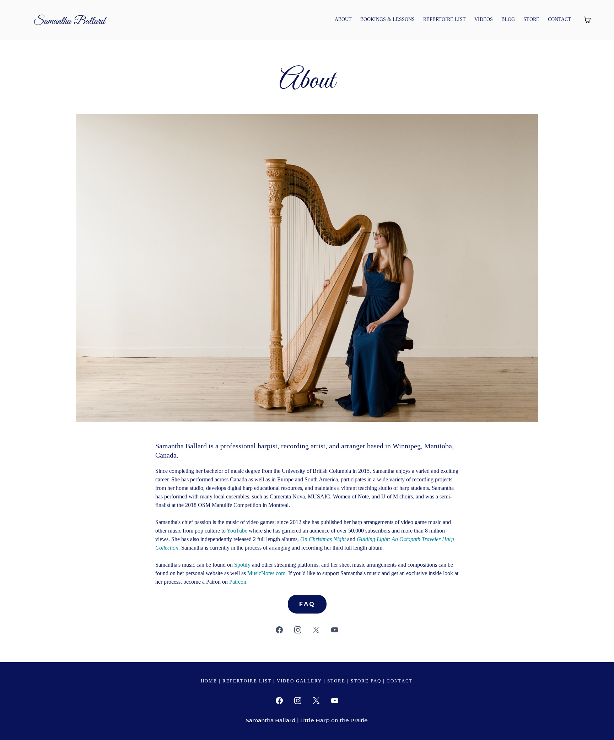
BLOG (508, 19)
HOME (209, 681)
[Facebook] (279, 630)
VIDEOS (483, 19)
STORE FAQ (366, 681)
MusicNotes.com (266, 573)
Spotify (242, 565)
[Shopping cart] (587, 19)
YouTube (237, 531)
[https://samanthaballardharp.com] (69, 19)
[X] (316, 630)
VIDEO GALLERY (299, 681)
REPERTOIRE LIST (444, 19)
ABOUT (343, 19)
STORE (531, 19)
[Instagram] (298, 630)
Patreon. (238, 582)
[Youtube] (334, 630)
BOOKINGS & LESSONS (387, 19)
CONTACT (559, 19)
